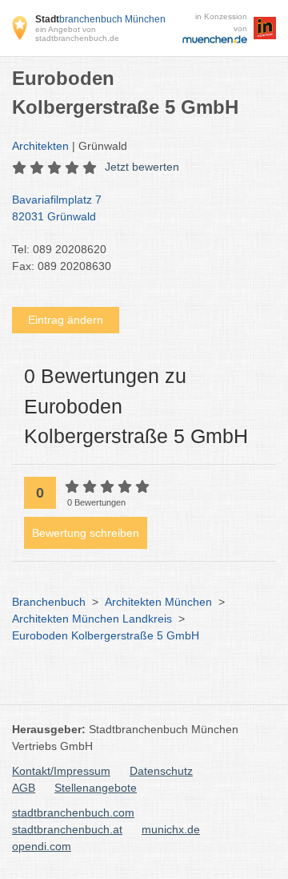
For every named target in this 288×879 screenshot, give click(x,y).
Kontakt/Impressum (61, 770)
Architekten (40, 145)
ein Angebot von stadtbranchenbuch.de (77, 33)
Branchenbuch (49, 601)
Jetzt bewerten (142, 166)
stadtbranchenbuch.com (73, 812)
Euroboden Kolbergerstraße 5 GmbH (105, 635)
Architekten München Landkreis (92, 618)
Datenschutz (161, 770)
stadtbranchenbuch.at (67, 829)
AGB (23, 787)
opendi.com (41, 846)
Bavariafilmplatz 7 (57, 208)
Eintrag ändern (65, 319)
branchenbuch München (100, 19)
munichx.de (171, 829)
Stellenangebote (95, 787)
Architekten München (158, 601)
